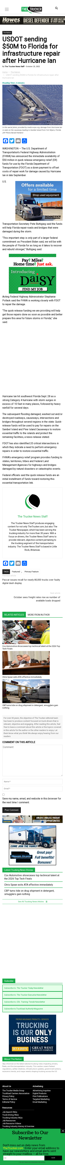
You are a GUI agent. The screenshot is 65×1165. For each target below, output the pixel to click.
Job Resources (9, 1121)
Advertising (38, 1086)
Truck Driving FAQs (10, 1115)
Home (5, 72)
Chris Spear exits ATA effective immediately (22, 677)
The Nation (7, 33)
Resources (7, 1108)
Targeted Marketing (41, 1099)
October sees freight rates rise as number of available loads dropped (37, 599)
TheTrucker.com (13, 1148)
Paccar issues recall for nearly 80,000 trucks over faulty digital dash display (31, 581)
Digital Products (40, 1093)
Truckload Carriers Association (16, 1093)
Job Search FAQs (9, 1112)
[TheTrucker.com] (30, 9)
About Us (6, 1086)
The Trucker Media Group (13, 1091)
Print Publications (40, 1096)
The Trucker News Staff (14, 66)
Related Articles (14, 614)
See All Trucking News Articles (31, 902)
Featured (16, 571)
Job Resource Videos (11, 1123)
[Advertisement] (32, 359)
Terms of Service (9, 1099)
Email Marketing (40, 1102)
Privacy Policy (8, 1096)
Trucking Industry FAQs (12, 1118)
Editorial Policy (8, 1102)
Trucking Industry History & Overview (18, 1126)
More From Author (39, 614)
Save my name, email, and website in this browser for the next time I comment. (31, 800)
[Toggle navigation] (7, 9)
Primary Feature (31, 571)
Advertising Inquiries (42, 1091)
